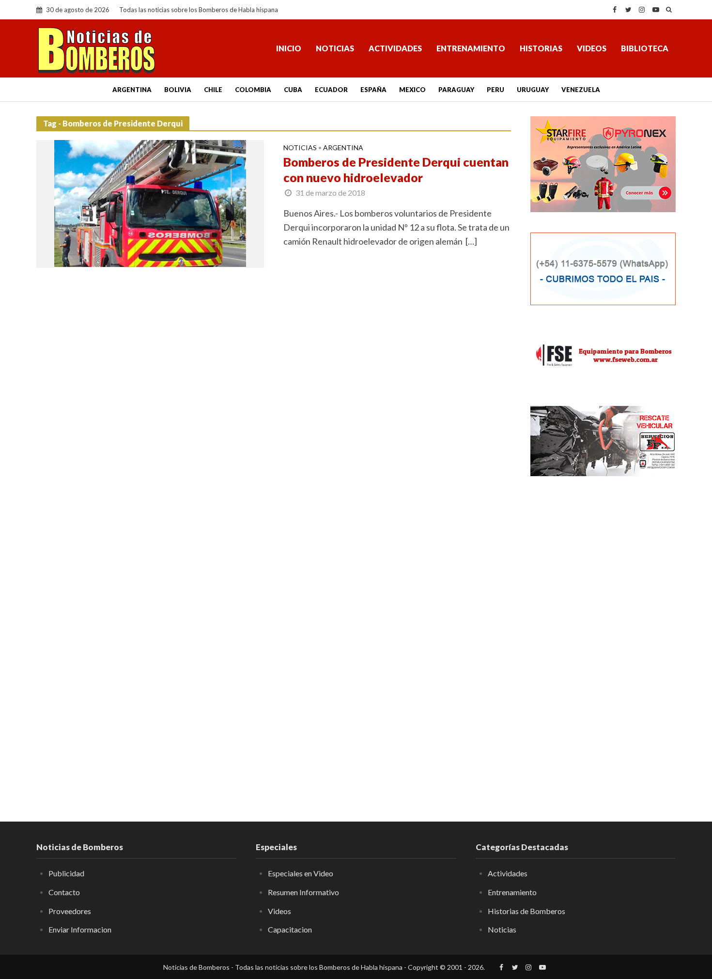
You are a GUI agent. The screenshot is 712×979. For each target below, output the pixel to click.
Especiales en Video (300, 873)
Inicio (288, 48)
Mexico (412, 89)
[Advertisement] (603, 642)
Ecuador (331, 89)
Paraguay (456, 89)
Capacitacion (290, 929)
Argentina (132, 89)
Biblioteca (644, 48)
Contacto (64, 892)
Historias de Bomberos (526, 911)
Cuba (293, 89)
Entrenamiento (470, 48)
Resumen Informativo (303, 892)
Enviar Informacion (79, 929)
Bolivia (177, 89)
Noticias (335, 48)
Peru (495, 89)
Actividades (395, 48)
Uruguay (533, 89)
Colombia (253, 89)
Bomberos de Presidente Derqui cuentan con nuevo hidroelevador (396, 170)
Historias (541, 48)
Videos (591, 48)
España (373, 89)
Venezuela (580, 89)
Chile (213, 89)
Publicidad (66, 873)
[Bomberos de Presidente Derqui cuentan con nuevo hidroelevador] (150, 203)
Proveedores (69, 911)
